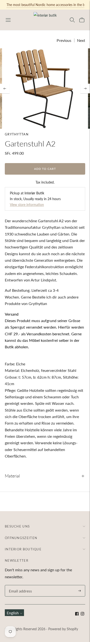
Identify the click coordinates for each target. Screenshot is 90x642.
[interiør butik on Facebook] (77, 614)
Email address (20, 585)
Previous (64, 40)
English (13, 612)
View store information (27, 205)
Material (12, 475)
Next (81, 40)
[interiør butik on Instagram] (82, 614)
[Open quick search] (72, 20)
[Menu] (8, 20)
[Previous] (5, 88)
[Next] (85, 88)
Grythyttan (17, 134)
